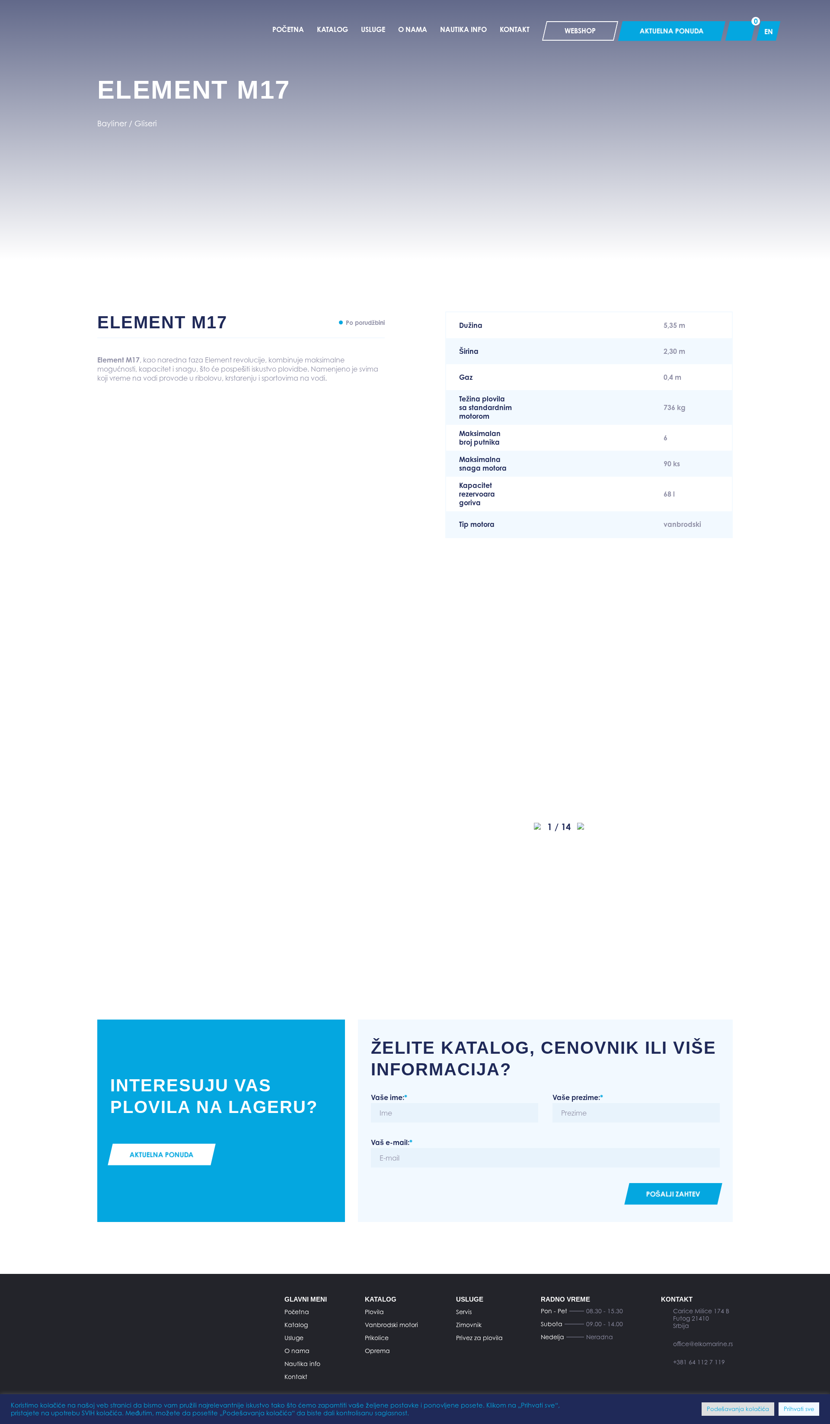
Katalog (296, 1324)
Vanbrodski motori (391, 1324)
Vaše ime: (389, 1097)
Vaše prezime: (577, 1097)
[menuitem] (768, 31)
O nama (297, 1350)
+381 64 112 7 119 (699, 1362)
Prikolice (377, 1337)
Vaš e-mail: (391, 1142)
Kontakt (295, 1376)
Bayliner (112, 123)
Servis (464, 1311)
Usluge (293, 1337)
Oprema (377, 1350)
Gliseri (145, 123)
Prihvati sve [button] (799, 1408)
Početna (296, 1311)
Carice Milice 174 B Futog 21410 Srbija (701, 1318)
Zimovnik (469, 1324)
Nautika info (302, 1363)
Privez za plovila (479, 1337)
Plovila (374, 1311)
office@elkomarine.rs (703, 1343)
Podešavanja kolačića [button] (738, 1408)
